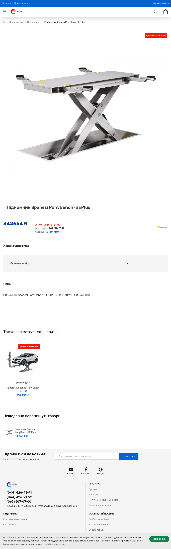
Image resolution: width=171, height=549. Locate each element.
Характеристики (16, 246)
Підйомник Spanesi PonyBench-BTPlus (23, 389)
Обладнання (16, 22)
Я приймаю (159, 538)
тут (63, 544)
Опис (7, 284)
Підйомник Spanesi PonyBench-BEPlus (25, 431)
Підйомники (33, 22)
